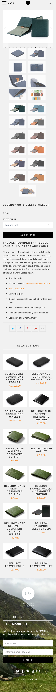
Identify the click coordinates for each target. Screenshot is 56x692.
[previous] (5, 29)
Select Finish (9, 219)
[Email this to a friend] (42, 328)
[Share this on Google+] (35, 328)
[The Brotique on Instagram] (33, 671)
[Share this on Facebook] (20, 328)
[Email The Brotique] (38, 671)
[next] (50, 29)
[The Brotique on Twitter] (18, 671)
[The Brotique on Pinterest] (28, 671)
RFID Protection (16, 288)
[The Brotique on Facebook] (23, 671)
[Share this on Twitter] (12, 328)
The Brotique (31, 679)
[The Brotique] (28, 3)
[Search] (51, 3)
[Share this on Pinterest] (27, 328)
